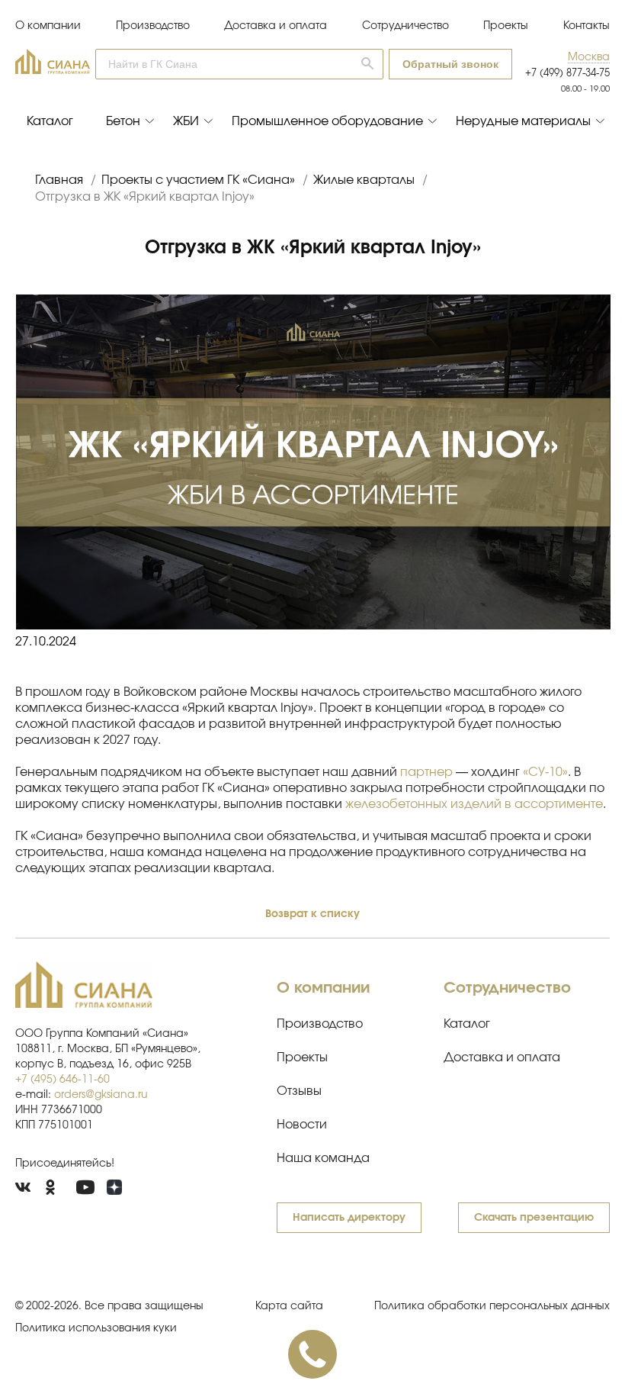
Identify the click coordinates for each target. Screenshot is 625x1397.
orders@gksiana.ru (101, 1095)
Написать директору (349, 1217)
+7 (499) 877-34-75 (567, 74)
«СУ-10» (545, 772)
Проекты (505, 26)
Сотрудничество (405, 26)
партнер (426, 772)
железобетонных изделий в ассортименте (474, 804)
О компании (48, 26)
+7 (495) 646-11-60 (62, 1079)
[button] (589, 57)
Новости (302, 1125)
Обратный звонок (450, 64)
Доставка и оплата (275, 26)
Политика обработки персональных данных (492, 1306)
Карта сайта (289, 1306)
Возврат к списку (312, 914)
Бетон (123, 121)
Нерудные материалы (523, 121)
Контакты (586, 26)
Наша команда (323, 1158)
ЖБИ (186, 121)
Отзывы (299, 1091)
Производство (153, 26)
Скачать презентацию (534, 1217)
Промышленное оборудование (327, 121)
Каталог (50, 121)
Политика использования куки (96, 1328)
